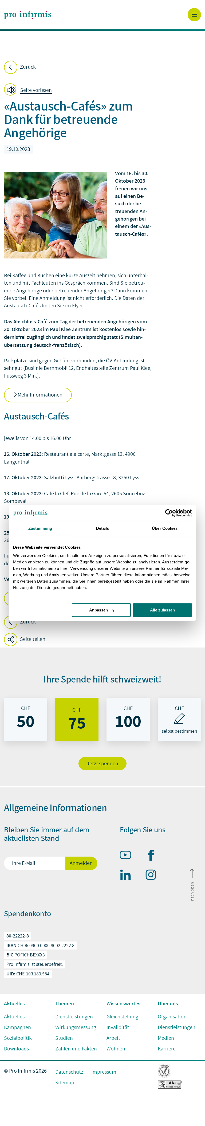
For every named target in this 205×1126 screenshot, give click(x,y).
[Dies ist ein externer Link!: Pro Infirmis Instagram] (153, 875)
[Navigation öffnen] (194, 14)
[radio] (25, 719)
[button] (29, 90)
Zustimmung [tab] (40, 528)
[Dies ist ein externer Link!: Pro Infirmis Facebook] (153, 856)
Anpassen (98, 610)
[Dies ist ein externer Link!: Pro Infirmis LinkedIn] (128, 875)
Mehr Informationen (40, 395)
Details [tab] (102, 528)
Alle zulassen (162, 610)
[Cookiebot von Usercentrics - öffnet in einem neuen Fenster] (168, 513)
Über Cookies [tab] (165, 528)
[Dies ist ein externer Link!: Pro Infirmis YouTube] (128, 856)
